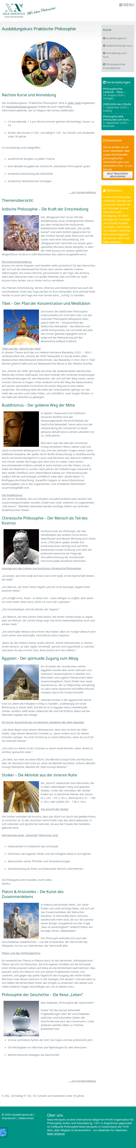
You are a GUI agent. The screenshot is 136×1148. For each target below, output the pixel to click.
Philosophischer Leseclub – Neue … (114, 93)
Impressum (9, 1118)
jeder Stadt (74, 103)
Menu (128, 5)
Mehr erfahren (112, 241)
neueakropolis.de (22, 1114)
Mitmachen (113, 190)
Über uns (55, 1115)
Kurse (107, 30)
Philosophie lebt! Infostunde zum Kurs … (117, 121)
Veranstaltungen (118, 82)
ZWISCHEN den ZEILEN (117, 107)
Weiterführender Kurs (118, 45)
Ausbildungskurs (116, 38)
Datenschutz (26, 1118)
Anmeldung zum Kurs (114, 55)
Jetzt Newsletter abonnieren (117, 174)
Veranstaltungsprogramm (21, 106)
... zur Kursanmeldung (82, 192)
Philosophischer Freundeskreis (114, 66)
